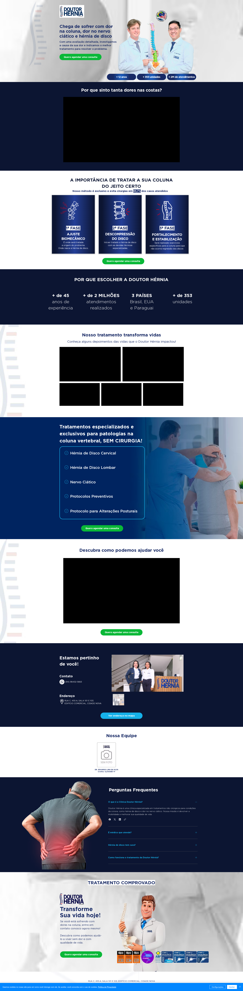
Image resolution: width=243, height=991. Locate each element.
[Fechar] (239, 987)
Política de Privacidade (107, 987)
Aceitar (232, 987)
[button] (121, 716)
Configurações (217, 987)
